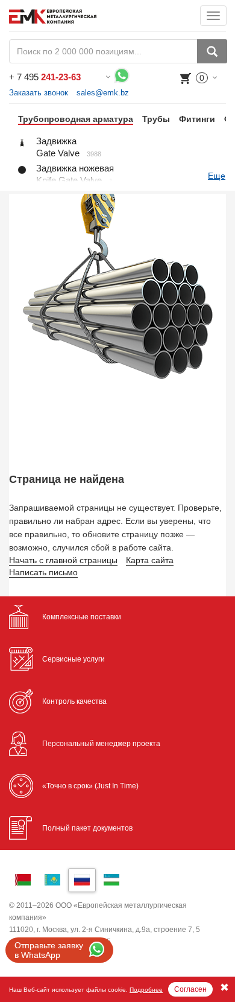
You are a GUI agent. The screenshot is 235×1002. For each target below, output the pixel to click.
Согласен (190, 989)
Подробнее (146, 989)
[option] (71, 119)
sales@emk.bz (103, 92)
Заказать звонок (38, 92)
